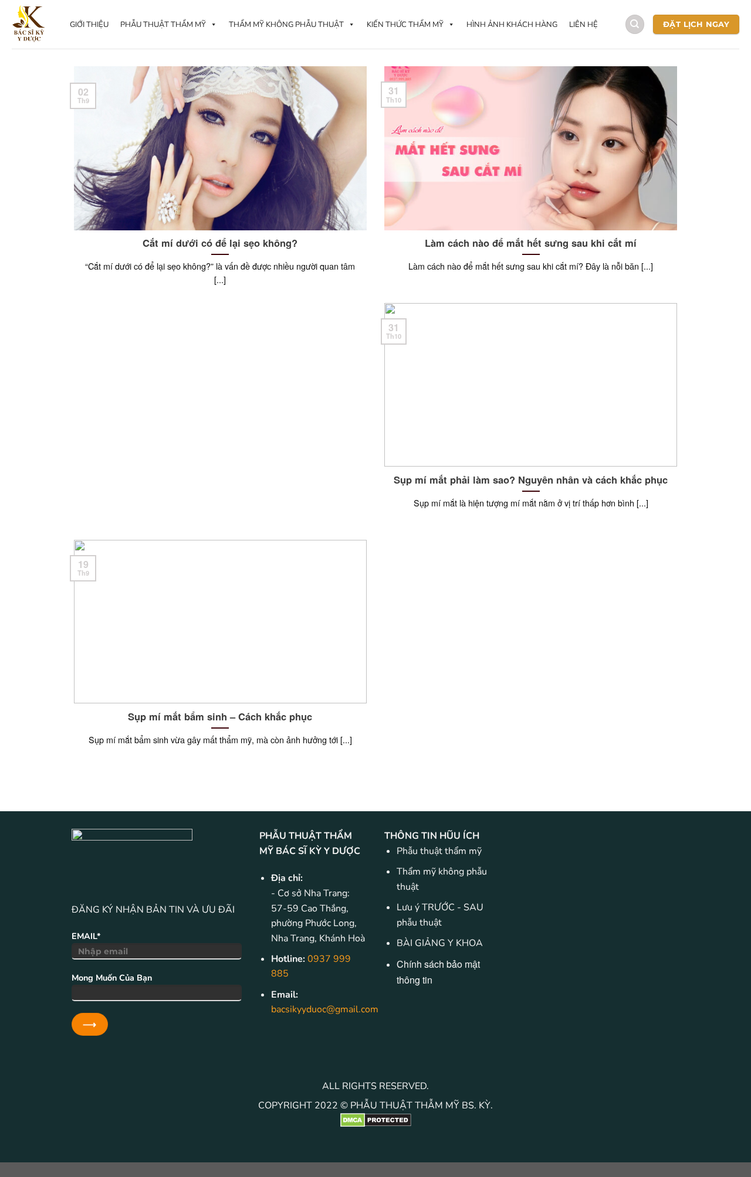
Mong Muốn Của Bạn (112, 978)
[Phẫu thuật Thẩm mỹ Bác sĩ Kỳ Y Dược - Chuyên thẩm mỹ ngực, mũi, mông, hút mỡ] (29, 24)
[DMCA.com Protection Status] (375, 1120)
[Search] (634, 24)
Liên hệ (583, 24)
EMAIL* (86, 936)
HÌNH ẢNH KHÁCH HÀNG (511, 24)
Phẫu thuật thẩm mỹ (163, 24)
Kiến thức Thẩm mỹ (405, 24)
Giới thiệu (89, 24)
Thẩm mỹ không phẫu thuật (286, 24)
